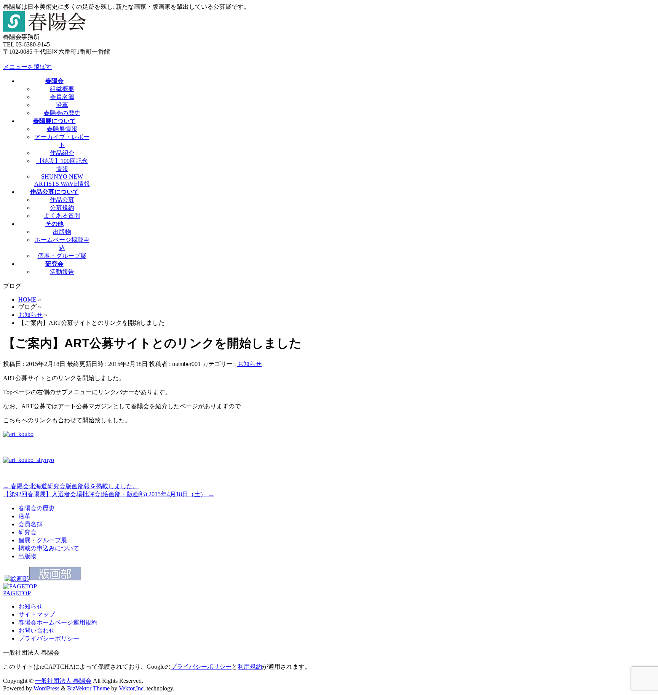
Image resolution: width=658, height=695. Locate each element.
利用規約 (250, 666)
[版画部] (55, 578)
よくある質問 (62, 215)
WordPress (46, 688)
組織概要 (62, 89)
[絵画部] (17, 578)
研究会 (27, 532)
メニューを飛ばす (27, 67)
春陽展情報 (62, 129)
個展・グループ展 (62, 255)
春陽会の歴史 (62, 113)
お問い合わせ (36, 630)
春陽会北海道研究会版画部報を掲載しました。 (71, 486)
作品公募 (62, 200)
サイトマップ (36, 614)
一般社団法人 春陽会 (63, 680)
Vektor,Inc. (132, 688)
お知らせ (249, 364)
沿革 (62, 105)
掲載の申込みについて (48, 548)
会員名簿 (62, 97)
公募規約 (62, 208)
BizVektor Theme (88, 688)
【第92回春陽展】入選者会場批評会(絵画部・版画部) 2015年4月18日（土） (108, 494)
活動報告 (62, 271)
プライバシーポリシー (48, 638)
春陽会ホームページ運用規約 (57, 622)
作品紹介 (62, 153)
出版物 (62, 231)
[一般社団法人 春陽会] (44, 29)
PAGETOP (17, 593)
